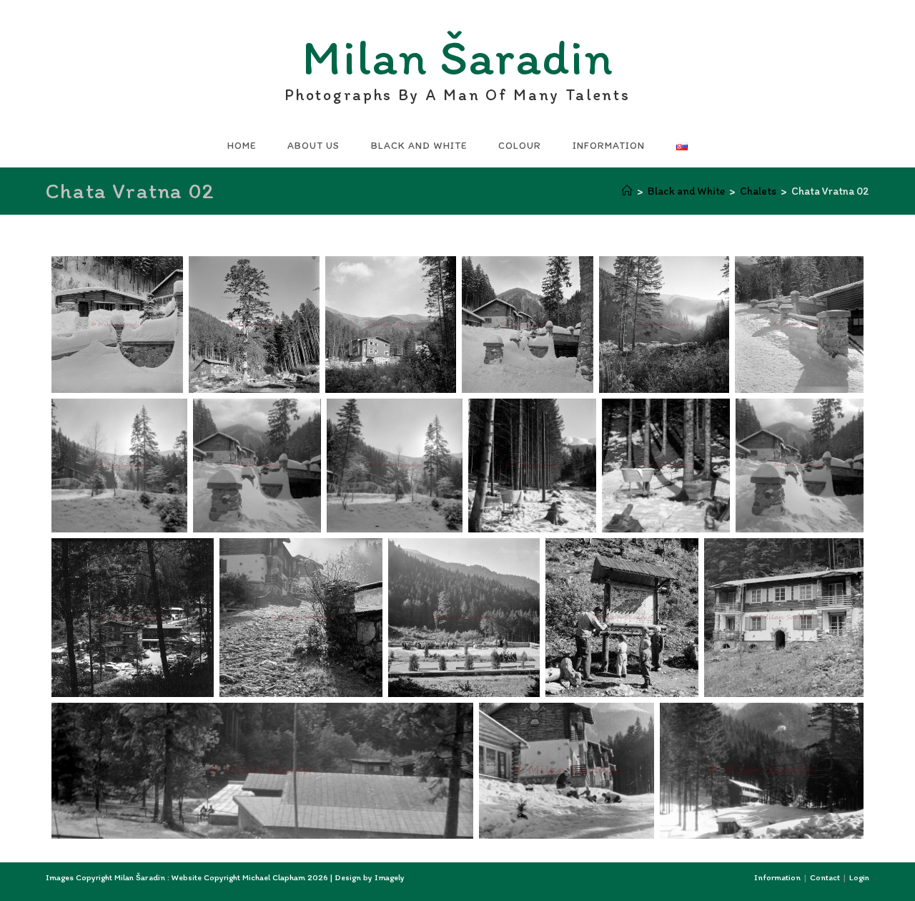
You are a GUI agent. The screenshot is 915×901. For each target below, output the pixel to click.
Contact (825, 877)
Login (859, 877)
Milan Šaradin (457, 61)
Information (777, 877)
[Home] (627, 191)
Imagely (390, 877)
